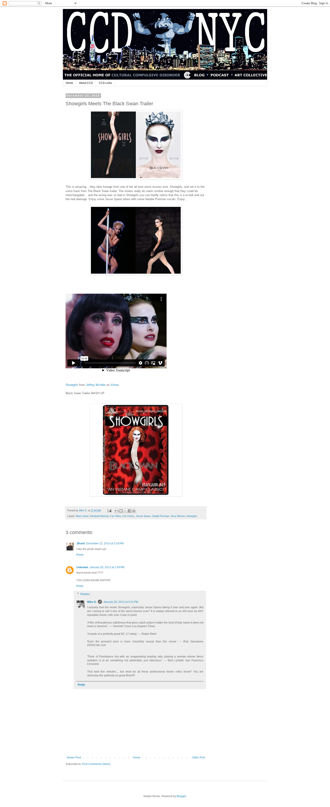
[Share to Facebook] (129, 511)
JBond (80, 543)
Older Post (198, 757)
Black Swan (82, 516)
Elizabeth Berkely (99, 516)
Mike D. (92, 602)
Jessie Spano (143, 516)
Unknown (82, 567)
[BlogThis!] (121, 511)
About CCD (86, 83)
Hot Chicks (128, 516)
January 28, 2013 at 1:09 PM (107, 567)
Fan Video (115, 516)
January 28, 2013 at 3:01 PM (120, 602)
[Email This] (116, 511)
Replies (85, 594)
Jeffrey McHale (96, 385)
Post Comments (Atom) (96, 764)
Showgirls (72, 385)
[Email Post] (109, 510)
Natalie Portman (160, 516)
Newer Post (74, 757)
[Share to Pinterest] (134, 511)
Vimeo (114, 385)
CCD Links (105, 83)
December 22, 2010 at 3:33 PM (105, 543)
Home (69, 83)
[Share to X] (125, 511)
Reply (80, 554)
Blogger (181, 796)
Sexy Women (178, 516)
